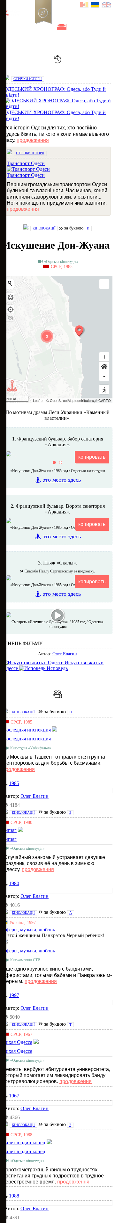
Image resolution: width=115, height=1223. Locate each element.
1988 (14, 1195)
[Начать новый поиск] (10, 283)
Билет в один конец (24, 1151)
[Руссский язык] (84, 5)
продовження (33, 140)
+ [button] (104, 356)
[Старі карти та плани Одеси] (40, 27)
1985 (14, 783)
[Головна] (7, 27)
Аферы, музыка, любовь (29, 950)
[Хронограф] (18, 27)
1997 (14, 995)
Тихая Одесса (17, 1051)
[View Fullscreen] (104, 284)
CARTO (104, 400)
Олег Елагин (64, 654)
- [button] (104, 376)
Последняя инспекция (27, 738)
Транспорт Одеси (26, 175)
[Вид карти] (10, 297)
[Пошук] (83, 27)
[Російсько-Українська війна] (29, 27)
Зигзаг (10, 839)
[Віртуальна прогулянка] (72, 27)
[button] (104, 366)
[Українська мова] (95, 5)
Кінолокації (44, 228)
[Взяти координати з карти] (10, 309)
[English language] (107, 5)
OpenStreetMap (62, 400)
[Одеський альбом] (51, 27)
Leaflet (38, 400)
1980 (14, 883)
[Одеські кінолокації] (61, 27)
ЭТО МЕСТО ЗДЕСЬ (62, 480)
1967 (14, 1095)
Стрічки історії (27, 79)
